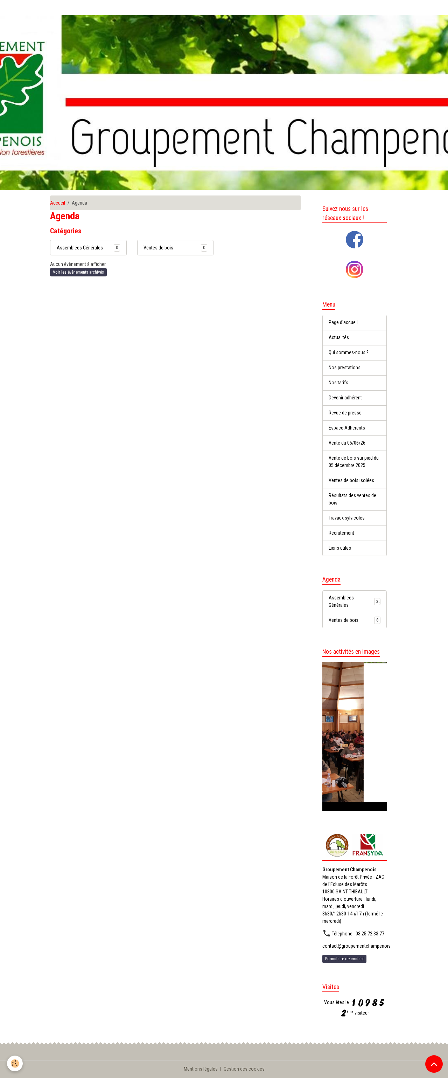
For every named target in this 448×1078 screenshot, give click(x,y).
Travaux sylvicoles (347, 518)
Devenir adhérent (345, 397)
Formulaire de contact (344, 958)
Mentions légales (201, 1069)
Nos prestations (344, 367)
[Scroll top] (434, 1064)
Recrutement (341, 533)
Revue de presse (345, 413)
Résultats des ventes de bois (352, 499)
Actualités (339, 337)
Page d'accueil (343, 322)
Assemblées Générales (80, 247)
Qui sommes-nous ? (349, 352)
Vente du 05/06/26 (347, 443)
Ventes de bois (158, 247)
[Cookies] (15, 1063)
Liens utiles (340, 548)
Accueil (57, 203)
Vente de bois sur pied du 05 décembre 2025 (354, 461)
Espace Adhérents (347, 428)
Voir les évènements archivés (78, 272)
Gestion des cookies (244, 1069)
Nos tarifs (338, 382)
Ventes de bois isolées (351, 480)
